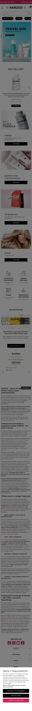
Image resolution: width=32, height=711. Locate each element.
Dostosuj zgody (16, 695)
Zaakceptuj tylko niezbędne (16, 691)
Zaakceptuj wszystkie (16, 700)
